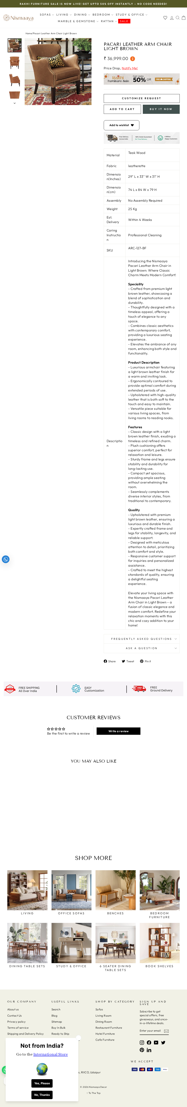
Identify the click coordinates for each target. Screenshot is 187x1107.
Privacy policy (16, 1021)
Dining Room (104, 1021)
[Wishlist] (165, 18)
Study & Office (131, 14)
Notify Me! (130, 68)
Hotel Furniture (105, 1033)
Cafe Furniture (105, 1039)
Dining (81, 14)
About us (13, 1009)
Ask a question (142, 648)
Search (55, 1009)
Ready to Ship (60, 1033)
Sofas (46, 14)
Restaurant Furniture (109, 1027)
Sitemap (56, 1021)
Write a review (118, 731)
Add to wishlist (119, 125)
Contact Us (14, 1015)
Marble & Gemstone (77, 21)
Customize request (141, 98)
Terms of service (17, 1027)
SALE (124, 21)
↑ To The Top (93, 1092)
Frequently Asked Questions (141, 639)
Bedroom (102, 14)
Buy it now (161, 109)
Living (63, 14)
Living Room (104, 1015)
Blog (54, 1015)
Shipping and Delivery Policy (25, 1033)
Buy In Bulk (58, 1027)
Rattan (108, 21)
